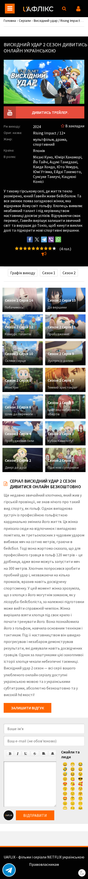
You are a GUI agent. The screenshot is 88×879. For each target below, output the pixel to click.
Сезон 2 (69, 272)
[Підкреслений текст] (26, 753)
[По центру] (52, 753)
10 (54, 248)
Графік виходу (22, 272)
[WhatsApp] (58, 239)
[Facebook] (30, 239)
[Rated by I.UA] (44, 869)
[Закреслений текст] (35, 753)
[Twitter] (37, 239)
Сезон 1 (48, 272)
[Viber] (51, 239)
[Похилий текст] (17, 753)
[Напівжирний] (10, 753)
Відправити (35, 815)
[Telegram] (44, 239)
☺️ (65, 793)
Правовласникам (44, 864)
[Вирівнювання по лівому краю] (44, 753)
